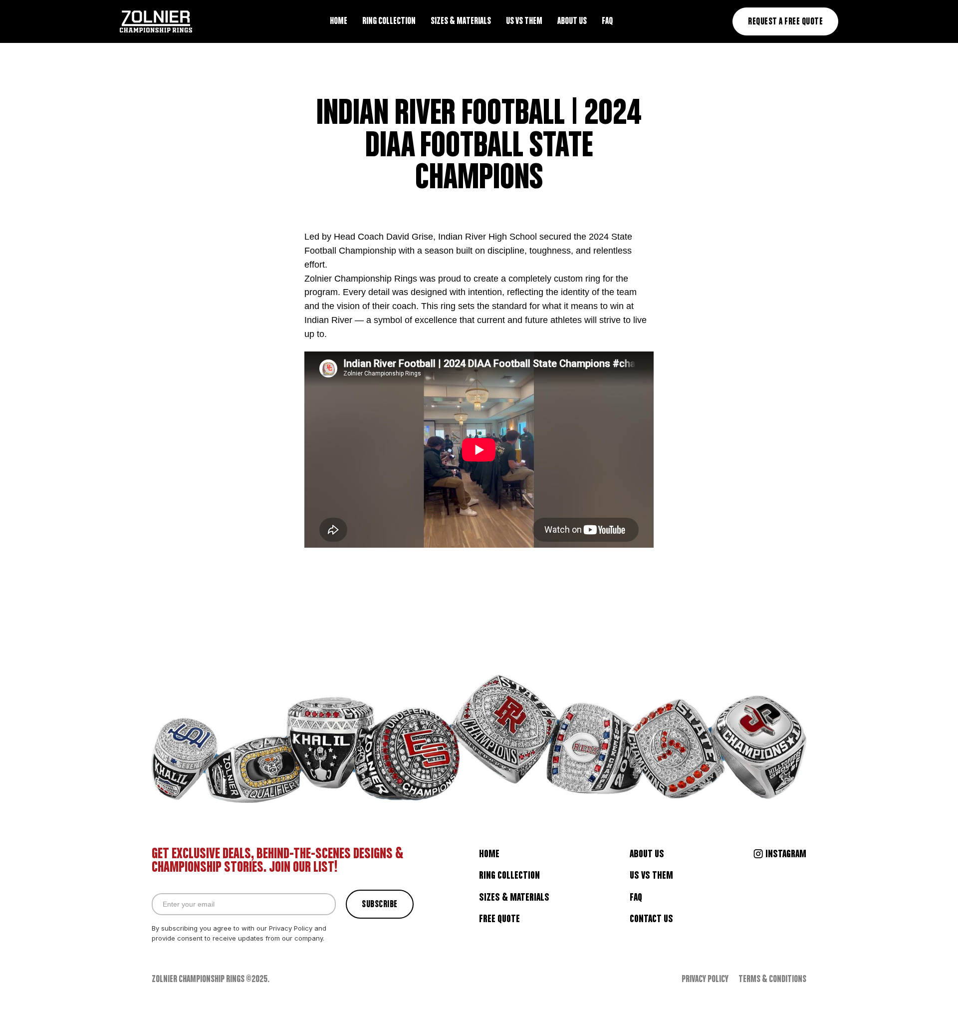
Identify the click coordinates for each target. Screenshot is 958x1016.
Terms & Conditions (772, 980)
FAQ (636, 898)
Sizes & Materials (514, 898)
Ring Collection (509, 876)
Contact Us (651, 919)
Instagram (785, 854)
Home (489, 854)
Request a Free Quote (785, 21)
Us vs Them (651, 876)
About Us (647, 854)
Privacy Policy (705, 980)
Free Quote (499, 919)
